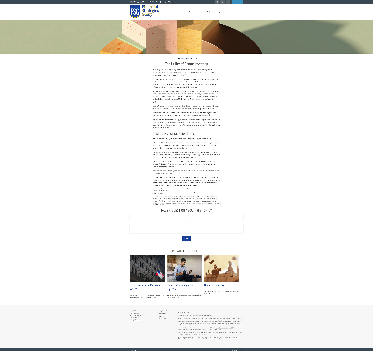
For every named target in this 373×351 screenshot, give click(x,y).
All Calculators (162, 319)
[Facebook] (228, 2)
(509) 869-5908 (153, 2)
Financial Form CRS (184, 312)
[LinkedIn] (222, 2)
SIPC (231, 332)
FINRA (228, 332)
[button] (182, 12)
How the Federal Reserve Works (145, 287)
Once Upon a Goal (214, 285)
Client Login (237, 2)
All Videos (161, 316)
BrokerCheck (210, 315)
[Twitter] (217, 2)
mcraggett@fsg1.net (168, 2)
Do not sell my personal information (213, 329)
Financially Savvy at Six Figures (181, 287)
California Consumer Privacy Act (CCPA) (225, 328)
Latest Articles (162, 313)
